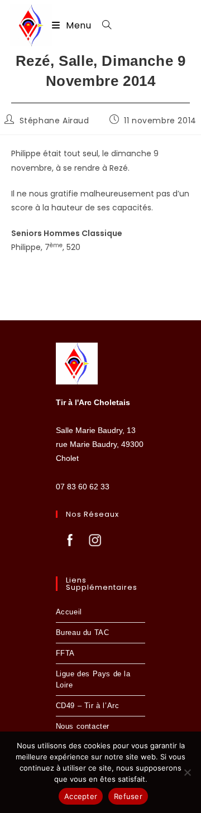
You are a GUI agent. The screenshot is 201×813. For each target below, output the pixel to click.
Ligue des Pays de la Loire (93, 679)
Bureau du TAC (82, 632)
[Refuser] (187, 772)
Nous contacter (82, 726)
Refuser (128, 796)
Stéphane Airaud (54, 120)
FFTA (65, 653)
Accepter (80, 796)
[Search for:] (103, 25)
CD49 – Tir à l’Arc (87, 705)
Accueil (69, 612)
